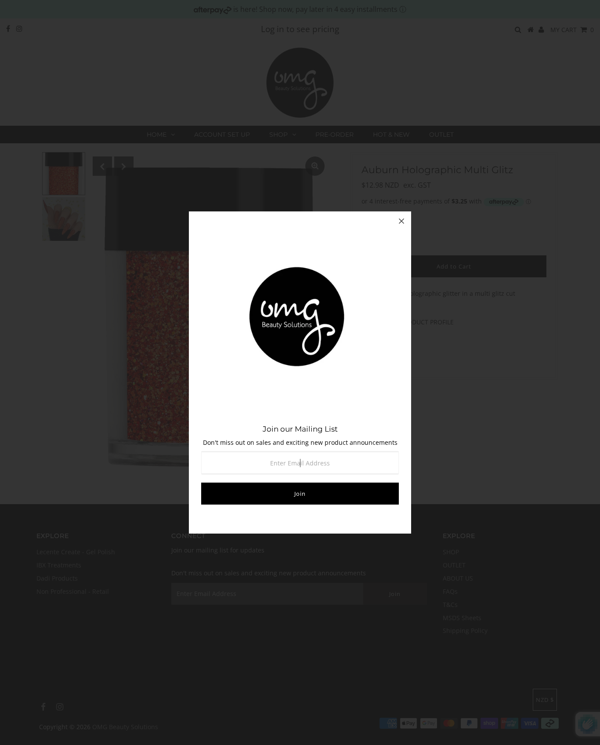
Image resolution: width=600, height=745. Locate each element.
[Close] (401, 221)
